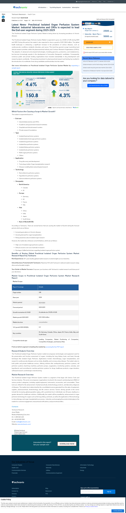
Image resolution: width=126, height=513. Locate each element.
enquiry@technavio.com (83, 1)
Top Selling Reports (55, 7)
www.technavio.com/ (24, 424)
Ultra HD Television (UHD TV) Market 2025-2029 (96, 61)
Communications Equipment (54, 473)
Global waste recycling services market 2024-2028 (97, 67)
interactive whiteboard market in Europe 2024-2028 (97, 70)
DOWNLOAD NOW (67, 444)
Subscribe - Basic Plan (92, 34)
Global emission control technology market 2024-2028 (98, 64)
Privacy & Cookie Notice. (91, 506)
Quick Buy (89, 42)
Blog (100, 1)
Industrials (83, 467)
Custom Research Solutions (98, 85)
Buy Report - (91, 29)
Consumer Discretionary (53, 465)
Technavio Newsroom (19, 14)
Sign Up (109, 491)
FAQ (104, 1)
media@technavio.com (23, 422)
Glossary (14, 493)
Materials (48, 467)
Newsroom (49, 491)
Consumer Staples (17, 465)
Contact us (110, 1)
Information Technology (87, 465)
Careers (14, 496)
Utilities (48, 470)
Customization (66, 7)
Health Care (31, 14)
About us (94, 1)
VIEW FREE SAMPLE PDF (93, 47)
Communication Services (19, 470)
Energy (82, 470)
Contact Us (15, 491)
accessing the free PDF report (55, 347)
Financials (15, 473)
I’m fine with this (117, 510)
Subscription (75, 7)
